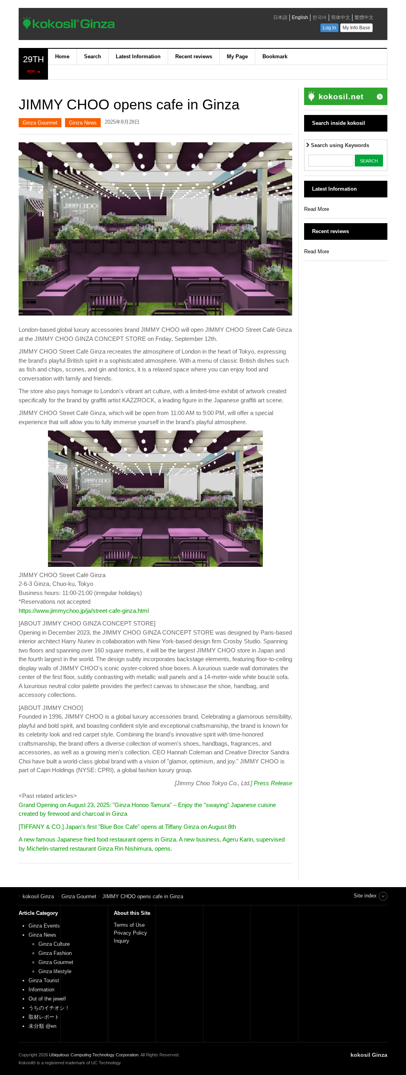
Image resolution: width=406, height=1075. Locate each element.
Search (92, 56)
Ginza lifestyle (54, 971)
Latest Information (138, 56)
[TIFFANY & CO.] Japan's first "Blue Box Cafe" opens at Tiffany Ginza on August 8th (127, 826)
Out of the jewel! (47, 999)
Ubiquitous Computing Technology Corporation (93, 1054)
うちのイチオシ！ (49, 1008)
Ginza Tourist (44, 980)
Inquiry (121, 941)
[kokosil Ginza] (132, 25)
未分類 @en (42, 1026)
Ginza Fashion (55, 953)
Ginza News (83, 123)
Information (41, 990)
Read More (316, 209)
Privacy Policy (131, 933)
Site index (365, 896)
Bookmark (274, 56)
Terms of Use (129, 925)
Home (62, 56)
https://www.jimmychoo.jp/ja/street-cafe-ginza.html (84, 610)
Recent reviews (193, 56)
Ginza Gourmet (40, 123)
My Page (237, 56)
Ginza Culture (54, 944)
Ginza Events (44, 926)
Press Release (273, 783)
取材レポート (44, 1017)
